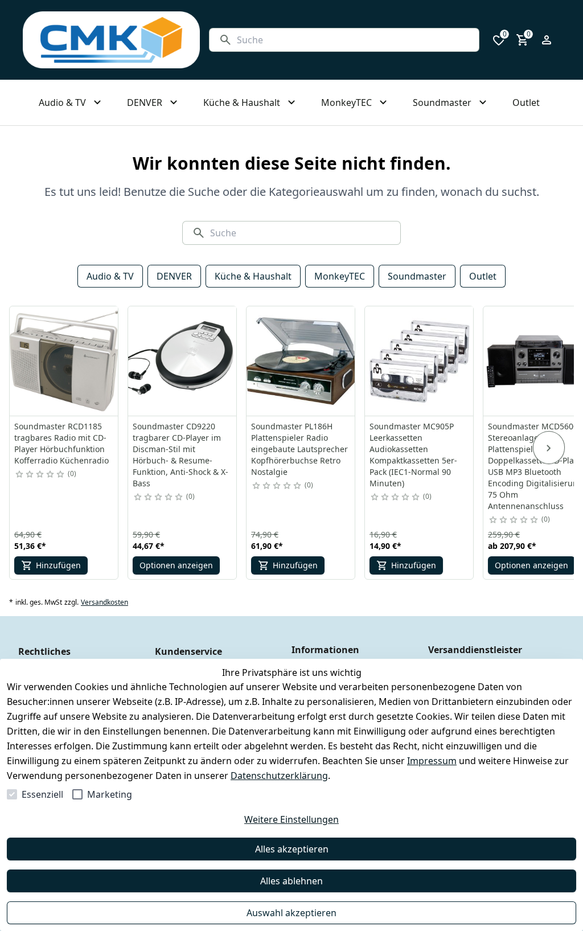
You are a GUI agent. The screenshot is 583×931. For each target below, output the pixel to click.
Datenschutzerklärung (279, 775)
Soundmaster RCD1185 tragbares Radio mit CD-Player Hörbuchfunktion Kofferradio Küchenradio (61, 443)
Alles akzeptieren (292, 849)
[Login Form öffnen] (546, 39)
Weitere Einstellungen (291, 819)
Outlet (482, 276)
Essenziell (42, 794)
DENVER (174, 276)
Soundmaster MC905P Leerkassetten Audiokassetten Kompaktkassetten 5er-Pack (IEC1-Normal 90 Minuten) (413, 455)
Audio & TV (110, 276)
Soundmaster (417, 276)
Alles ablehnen (291, 881)
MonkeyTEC (339, 276)
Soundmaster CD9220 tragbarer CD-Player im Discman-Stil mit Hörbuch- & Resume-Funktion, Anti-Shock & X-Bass (180, 455)
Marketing (109, 794)
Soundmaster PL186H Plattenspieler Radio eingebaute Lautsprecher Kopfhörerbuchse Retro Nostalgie (299, 449)
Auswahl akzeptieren (291, 913)
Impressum (432, 760)
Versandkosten (104, 602)
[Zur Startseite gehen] (111, 39)
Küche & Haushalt (253, 276)
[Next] (549, 447)
